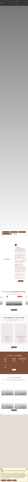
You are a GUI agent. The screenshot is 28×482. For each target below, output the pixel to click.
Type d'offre (4, 231)
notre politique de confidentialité (5, 478)
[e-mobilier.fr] (22, 3)
